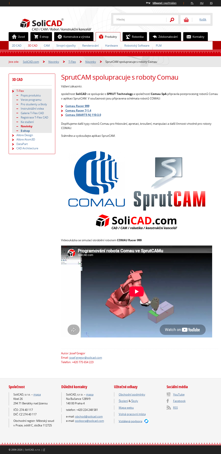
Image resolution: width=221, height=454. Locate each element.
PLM (159, 45)
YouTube (179, 394)
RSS (175, 408)
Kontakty (198, 37)
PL (192, 3)
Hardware (111, 45)
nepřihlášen (165, 3)
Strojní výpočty (66, 45)
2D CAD (16, 45)
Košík (202, 19)
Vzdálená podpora (130, 421)
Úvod (21, 37)
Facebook (179, 401)
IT (44, 449)
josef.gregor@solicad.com (85, 357)
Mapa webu (126, 408)
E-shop (44, 37)
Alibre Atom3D (25, 139)
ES (211, 3)
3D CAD (32, 45)
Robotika (138, 37)
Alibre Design (24, 135)
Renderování (90, 45)
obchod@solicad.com (89, 416)
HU (202, 3)
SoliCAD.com (63, 24)
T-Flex (72, 62)
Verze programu (31, 100)
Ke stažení (27, 122)
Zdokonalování (168, 37)
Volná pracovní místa (132, 414)
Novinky (53, 62)
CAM (47, 45)
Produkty (111, 37)
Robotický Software (136, 45)
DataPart (22, 144)
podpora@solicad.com (89, 421)
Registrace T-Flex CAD (34, 117)
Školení (123, 401)
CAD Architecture (27, 148)
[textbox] (137, 19)
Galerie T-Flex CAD (32, 113)
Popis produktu (31, 95)
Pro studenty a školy (34, 104)
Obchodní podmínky (132, 394)
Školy (134, 401)
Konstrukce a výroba (76, 37)
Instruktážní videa (32, 108)
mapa (37, 394)
